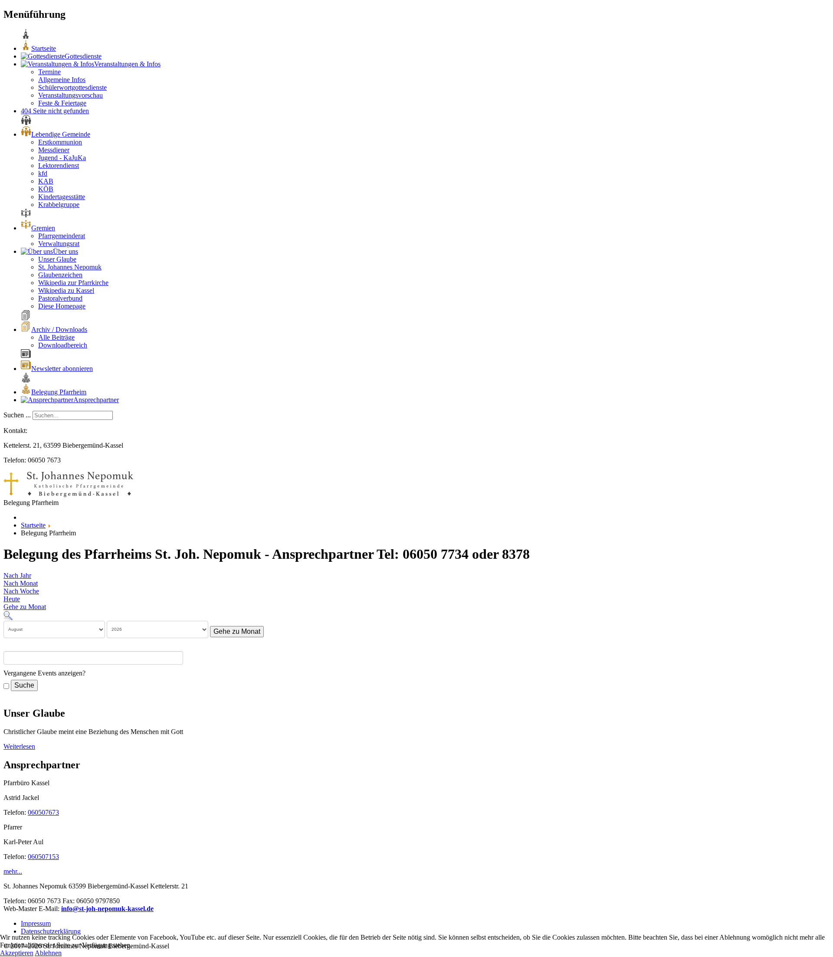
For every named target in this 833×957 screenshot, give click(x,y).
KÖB (45, 189)
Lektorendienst (58, 165)
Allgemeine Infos (61, 79)
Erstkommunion (60, 142)
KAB (45, 181)
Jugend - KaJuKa (62, 157)
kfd (42, 173)
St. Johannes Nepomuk (70, 267)
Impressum (36, 923)
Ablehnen (48, 953)
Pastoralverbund (60, 298)
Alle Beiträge (56, 337)
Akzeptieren (16, 953)
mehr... (12, 871)
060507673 (43, 812)
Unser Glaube (57, 259)
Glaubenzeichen (60, 275)
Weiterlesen (19, 746)
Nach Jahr (17, 575)
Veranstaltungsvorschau (70, 95)
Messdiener (53, 150)
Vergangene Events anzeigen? (44, 673)
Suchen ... (17, 415)
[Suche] (8, 615)
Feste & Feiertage (62, 103)
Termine (49, 71)
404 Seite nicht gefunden (55, 111)
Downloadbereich (62, 345)
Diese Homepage (61, 306)
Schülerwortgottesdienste (72, 87)
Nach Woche (21, 591)
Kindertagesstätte (61, 196)
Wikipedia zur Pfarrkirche (73, 282)
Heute (11, 599)
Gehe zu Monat (24, 606)
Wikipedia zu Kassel (66, 290)
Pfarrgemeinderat (61, 235)
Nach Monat (20, 583)
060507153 (43, 856)
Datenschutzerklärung (51, 931)
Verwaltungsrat (58, 243)
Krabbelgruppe (58, 204)
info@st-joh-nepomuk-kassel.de (107, 908)
